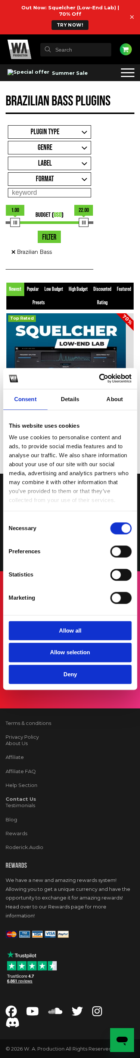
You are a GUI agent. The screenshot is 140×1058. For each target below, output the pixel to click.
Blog (11, 819)
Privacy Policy (22, 737)
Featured (124, 289)
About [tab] (114, 399)
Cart (126, 49)
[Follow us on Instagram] (97, 1013)
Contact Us (21, 799)
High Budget (78, 289)
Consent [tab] (25, 399)
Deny (70, 674)
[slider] (15, 222)
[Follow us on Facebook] (11, 1013)
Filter (49, 237)
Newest (15, 289)
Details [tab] (70, 399)
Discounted (102, 289)
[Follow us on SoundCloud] (55, 1013)
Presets (38, 302)
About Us (17, 743)
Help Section (21, 785)
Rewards (16, 833)
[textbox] (75, 49)
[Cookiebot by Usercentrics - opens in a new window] (99, 378)
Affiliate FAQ (21, 771)
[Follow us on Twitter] (77, 1013)
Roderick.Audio (24, 847)
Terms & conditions (28, 723)
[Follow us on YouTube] (32, 1013)
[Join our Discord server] (13, 1024)
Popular (33, 289)
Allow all (70, 630)
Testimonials (20, 805)
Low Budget (53, 289)
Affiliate (15, 757)
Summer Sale (69, 73)
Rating (102, 302)
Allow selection (70, 652)
